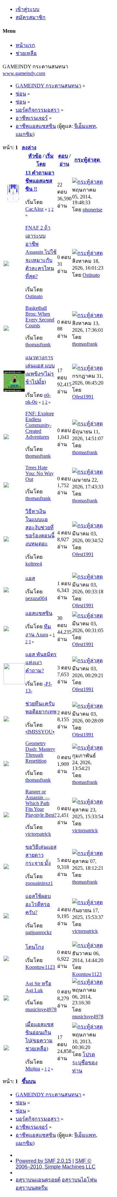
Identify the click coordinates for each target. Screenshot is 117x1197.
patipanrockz (38, 932)
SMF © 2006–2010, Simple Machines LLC (56, 1163)
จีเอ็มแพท (85, 126)
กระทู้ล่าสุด (87, 159)
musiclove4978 (41, 1009)
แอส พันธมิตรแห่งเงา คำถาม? (41, 662)
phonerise (92, 209)
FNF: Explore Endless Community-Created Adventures (39, 425)
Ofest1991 (83, 396)
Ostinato (34, 296)
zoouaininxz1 (39, 883)
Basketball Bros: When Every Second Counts (39, 316)
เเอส (30, 578)
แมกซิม (24, 134)
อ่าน (64, 164)
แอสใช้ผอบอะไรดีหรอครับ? (38, 904)
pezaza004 (36, 598)
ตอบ (63, 156)
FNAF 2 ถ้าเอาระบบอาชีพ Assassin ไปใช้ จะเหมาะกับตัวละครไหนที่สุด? (41, 252)
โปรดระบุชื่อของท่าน (85, 1062)
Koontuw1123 (40, 967)
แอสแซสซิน (38, 613)
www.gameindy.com (24, 73)
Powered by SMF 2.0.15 (43, 1161)
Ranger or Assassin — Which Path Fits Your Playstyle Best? (41, 803)
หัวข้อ (35, 156)
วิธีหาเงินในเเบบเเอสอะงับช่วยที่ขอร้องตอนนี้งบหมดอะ (40, 527)
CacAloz (34, 209)
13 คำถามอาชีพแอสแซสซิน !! (39, 181)
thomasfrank (38, 344)
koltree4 (33, 563)
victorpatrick (38, 834)
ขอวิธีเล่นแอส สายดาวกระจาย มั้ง (41, 855)
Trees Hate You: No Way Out (39, 473)
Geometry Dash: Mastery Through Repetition (40, 752)
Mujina (32, 1068)
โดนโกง (34, 947)
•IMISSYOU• (40, 731)
